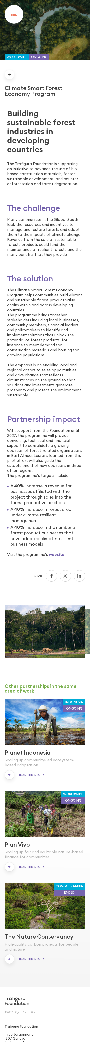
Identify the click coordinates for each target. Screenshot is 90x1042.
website (56, 554)
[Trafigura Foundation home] (17, 1001)
